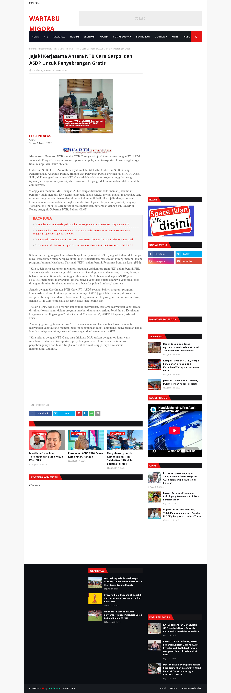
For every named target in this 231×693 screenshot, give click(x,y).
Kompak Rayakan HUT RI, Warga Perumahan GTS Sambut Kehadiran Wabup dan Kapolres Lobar (181, 365)
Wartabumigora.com (42, 70)
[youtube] (189, 261)
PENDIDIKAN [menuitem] (143, 36)
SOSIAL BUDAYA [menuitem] (122, 36)
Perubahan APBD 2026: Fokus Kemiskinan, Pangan (85, 454)
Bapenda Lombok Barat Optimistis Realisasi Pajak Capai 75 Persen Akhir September (181, 347)
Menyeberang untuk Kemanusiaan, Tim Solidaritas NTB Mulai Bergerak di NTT (120, 458)
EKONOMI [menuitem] (89, 36)
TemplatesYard (55, 688)
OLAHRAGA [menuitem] (161, 36)
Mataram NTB (45, 48)
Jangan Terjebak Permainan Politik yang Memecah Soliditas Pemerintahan (181, 496)
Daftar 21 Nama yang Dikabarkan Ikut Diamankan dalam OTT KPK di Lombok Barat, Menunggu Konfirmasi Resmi (182, 669)
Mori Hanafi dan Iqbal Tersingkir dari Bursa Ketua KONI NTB (46, 456)
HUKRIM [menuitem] (74, 36)
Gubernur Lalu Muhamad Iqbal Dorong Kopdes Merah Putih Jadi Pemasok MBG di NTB (85, 245)
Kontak (163, 688)
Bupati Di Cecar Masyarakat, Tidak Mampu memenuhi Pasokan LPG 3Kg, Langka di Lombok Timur (182, 513)
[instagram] (161, 261)
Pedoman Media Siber (191, 688)
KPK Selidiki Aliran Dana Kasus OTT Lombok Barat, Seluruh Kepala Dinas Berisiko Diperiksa (181, 628)
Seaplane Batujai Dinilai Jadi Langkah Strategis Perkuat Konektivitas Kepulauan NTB (84, 224)
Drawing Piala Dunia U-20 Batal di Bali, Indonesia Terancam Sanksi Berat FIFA (123, 598)
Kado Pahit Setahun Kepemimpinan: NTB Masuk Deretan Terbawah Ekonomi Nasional (85, 239)
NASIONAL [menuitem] (59, 36)
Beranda (33, 48)
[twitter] (189, 254)
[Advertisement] (86, 376)
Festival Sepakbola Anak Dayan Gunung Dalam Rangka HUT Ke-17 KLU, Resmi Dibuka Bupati (123, 581)
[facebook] (161, 254)
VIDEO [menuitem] (186, 36)
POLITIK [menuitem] (104, 36)
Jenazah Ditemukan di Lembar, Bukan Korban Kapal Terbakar (180, 382)
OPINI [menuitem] (175, 36)
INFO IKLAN (34, 2)
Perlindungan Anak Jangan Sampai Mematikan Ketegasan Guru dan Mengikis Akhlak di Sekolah (180, 478)
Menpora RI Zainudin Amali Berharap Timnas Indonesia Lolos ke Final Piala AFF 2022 (123, 615)
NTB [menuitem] (46, 36)
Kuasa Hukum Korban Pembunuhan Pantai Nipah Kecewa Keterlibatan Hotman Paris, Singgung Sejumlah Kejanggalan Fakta (82, 232)
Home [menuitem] (35, 36)
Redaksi (173, 688)
